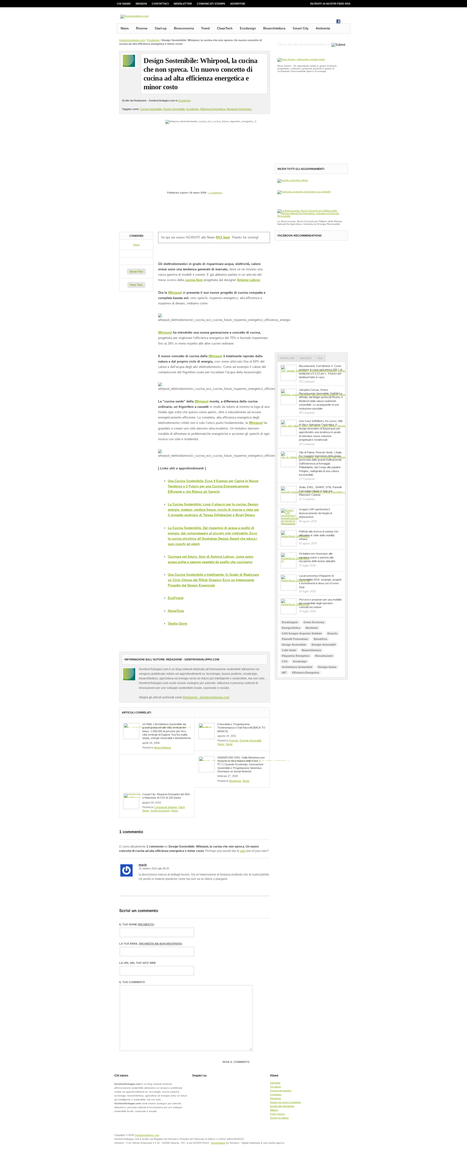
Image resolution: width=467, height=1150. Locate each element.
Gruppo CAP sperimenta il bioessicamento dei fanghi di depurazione (315, 513)
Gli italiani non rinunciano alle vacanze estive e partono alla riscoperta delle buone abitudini (317, 557)
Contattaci (160, 3)
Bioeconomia (184, 28)
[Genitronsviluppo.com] (134, 16)
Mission (141, 3)
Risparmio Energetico (239, 109)
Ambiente (323, 28)
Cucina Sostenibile (151, 109)
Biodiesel (312, 627)
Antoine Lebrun (248, 280)
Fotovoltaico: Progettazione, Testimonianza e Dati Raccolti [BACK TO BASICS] (241, 728)
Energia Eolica (291, 627)
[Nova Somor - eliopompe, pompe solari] (301, 59)
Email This (136, 271)
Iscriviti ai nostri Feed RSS (330, 3)
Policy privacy (277, 1114)
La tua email (150, 943)
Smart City (300, 28)
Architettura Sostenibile (297, 667)
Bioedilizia (320, 639)
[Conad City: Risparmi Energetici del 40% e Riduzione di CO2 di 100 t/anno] (131, 801)
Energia (233, 740)
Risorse (141, 28)
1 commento (215, 192)
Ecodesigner (290, 622)
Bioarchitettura (274, 28)
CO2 (284, 661)
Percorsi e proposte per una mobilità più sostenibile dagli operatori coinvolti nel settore (320, 603)
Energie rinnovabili (250, 740)
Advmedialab (218, 1142)
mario (143, 865)
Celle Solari (289, 650)
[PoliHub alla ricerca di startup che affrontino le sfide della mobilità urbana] (288, 538)
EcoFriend (175, 598)
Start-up (161, 28)
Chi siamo (124, 3)
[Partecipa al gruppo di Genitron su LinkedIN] (304, 191)
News (125, 28)
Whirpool (175, 292)
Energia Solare (327, 667)
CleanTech (225, 28)
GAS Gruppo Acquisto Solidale (302, 633)
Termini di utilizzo (279, 1117)
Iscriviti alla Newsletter (282, 1106)
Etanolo (332, 633)
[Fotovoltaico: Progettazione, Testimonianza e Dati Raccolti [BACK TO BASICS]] (206, 730)
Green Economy (160, 810)
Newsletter (183, 3)
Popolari (287, 358)
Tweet (136, 244)
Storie (229, 744)
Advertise (237, 3)
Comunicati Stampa (165, 807)
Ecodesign (248, 28)
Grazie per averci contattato (285, 1102)
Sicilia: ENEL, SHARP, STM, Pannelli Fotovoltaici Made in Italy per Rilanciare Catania (320, 491)
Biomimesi (235, 780)
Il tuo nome (136, 924)
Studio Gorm (177, 623)
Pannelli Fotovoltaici (295, 639)
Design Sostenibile (174, 109)
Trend (205, 28)
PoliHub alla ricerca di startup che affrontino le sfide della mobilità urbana (318, 535)
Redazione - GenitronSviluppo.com (206, 697)
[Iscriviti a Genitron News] (292, 180)
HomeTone (176, 611)
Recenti (306, 358)
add (242, 851)
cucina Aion (194, 280)
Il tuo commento (132, 982)
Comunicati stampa (211, 3)
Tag (320, 358)
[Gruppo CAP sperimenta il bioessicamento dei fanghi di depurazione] (288, 516)
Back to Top (333, 1138)
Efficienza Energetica (212, 109)
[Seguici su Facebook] (338, 22)
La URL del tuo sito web (137, 963)
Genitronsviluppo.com (132, 40)
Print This (136, 284)
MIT (284, 672)
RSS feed (223, 237)
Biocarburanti (324, 655)
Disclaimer (275, 1098)
